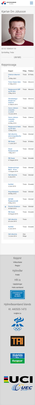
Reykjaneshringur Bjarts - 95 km (13, 168)
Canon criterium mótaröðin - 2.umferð (13, 110)
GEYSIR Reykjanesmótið (13, 200)
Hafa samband (17, 287)
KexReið (10, 184)
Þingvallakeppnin (13, 192)
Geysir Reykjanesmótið (13, 150)
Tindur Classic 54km (14, 82)
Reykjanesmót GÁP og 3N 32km (14, 90)
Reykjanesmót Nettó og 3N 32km (14, 127)
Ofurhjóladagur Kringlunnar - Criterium (13, 100)
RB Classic (11, 141)
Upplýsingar (17, 284)
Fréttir (17, 274)
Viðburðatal (17, 262)
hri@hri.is (17, 313)
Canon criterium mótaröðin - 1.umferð (13, 119)
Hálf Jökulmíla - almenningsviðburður (14, 135)
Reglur (17, 265)
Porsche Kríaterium (14, 206)
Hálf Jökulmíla (12, 175)
